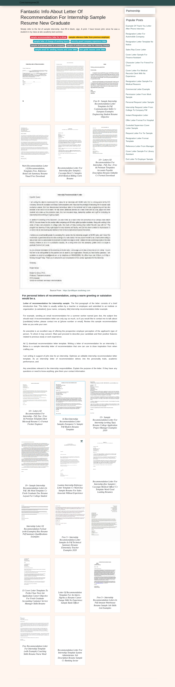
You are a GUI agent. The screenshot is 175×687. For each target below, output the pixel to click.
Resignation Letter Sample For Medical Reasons (139, 82)
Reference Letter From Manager (140, 146)
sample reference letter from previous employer (89, 37)
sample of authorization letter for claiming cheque (88, 45)
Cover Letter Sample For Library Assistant (140, 152)
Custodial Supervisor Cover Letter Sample (137, 126)
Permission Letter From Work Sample (138, 95)
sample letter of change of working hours (51, 41)
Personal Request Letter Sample (140, 102)
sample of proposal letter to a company (47, 45)
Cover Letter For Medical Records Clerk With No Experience (136, 73)
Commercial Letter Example (138, 89)
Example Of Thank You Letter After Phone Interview (138, 27)
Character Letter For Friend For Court (139, 64)
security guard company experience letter (88, 41)
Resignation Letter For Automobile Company (135, 35)
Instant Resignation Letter (137, 115)
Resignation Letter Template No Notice (139, 43)
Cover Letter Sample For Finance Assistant (136, 56)
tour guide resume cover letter (92, 49)
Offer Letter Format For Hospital (140, 120)
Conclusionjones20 (29, 2)
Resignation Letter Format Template (137, 139)
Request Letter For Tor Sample (139, 133)
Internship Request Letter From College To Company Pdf (139, 108)
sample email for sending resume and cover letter (56, 49)
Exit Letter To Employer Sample (139, 159)
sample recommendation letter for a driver (48, 37)
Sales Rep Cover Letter (136, 49)
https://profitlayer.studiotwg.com (76, 290)
